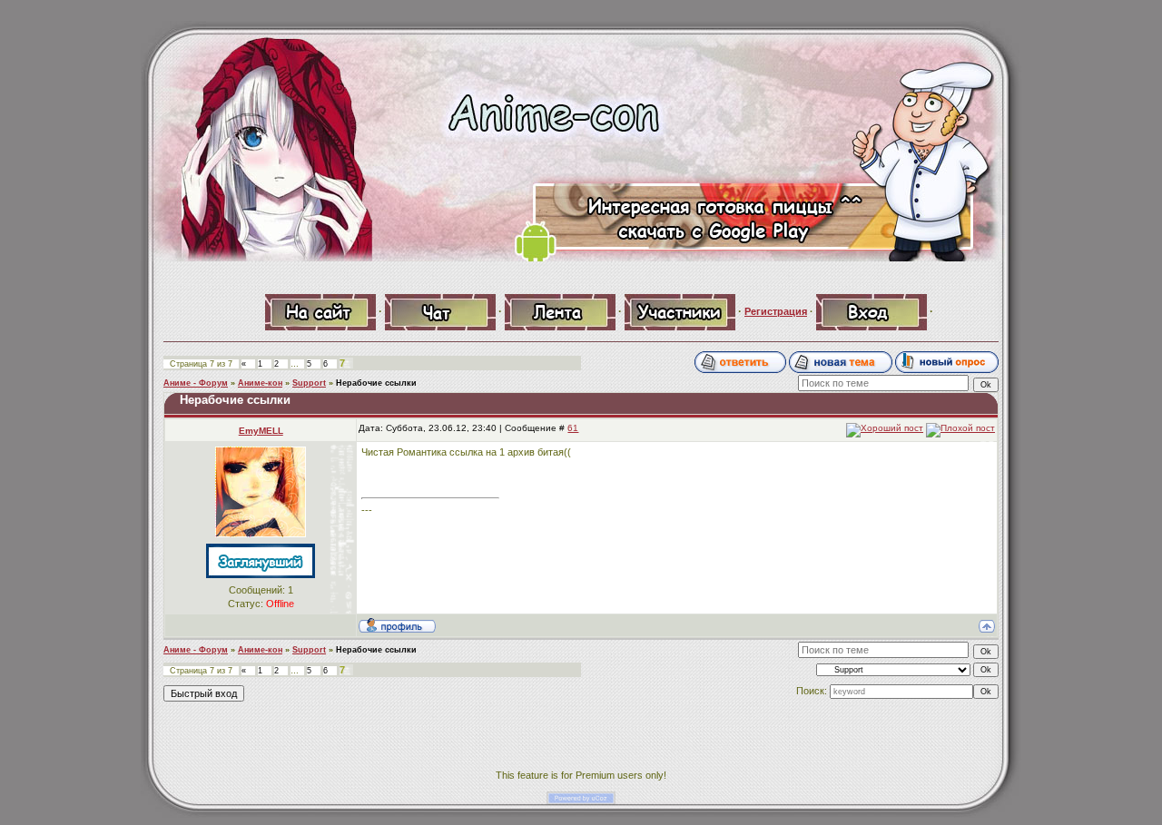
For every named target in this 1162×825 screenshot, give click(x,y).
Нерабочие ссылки (376, 383)
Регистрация (775, 311)
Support (309, 383)
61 (572, 428)
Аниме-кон (260, 383)
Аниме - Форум (195, 383)
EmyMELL (261, 431)
